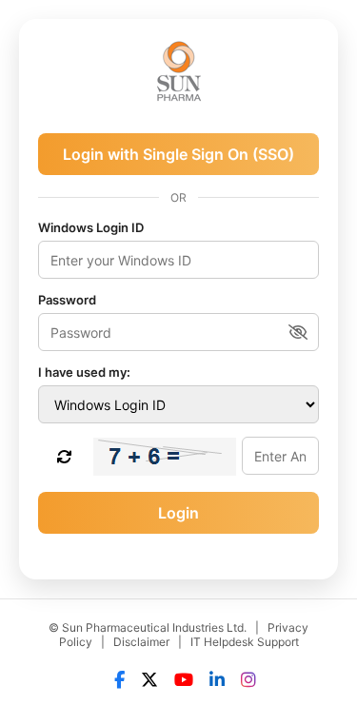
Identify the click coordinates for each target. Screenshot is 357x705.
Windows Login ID (91, 227)
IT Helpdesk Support (244, 642)
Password (67, 299)
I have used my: (84, 372)
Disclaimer (141, 642)
